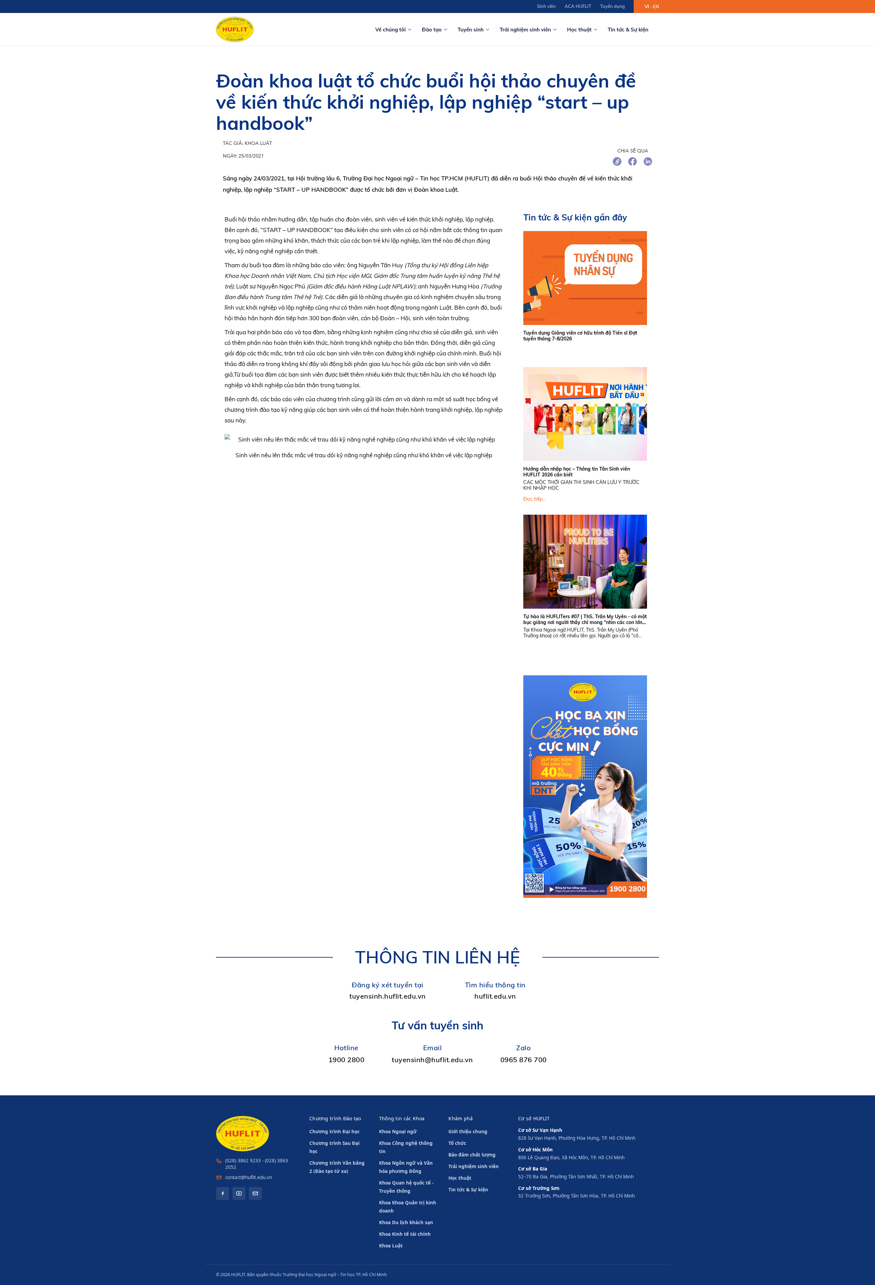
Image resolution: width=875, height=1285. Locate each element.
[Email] (255, 1193)
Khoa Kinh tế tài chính (405, 1234)
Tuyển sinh (471, 29)
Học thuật (579, 29)
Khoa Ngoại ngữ (398, 1131)
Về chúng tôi (390, 29)
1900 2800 (346, 1059)
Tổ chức (457, 1143)
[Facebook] (222, 1193)
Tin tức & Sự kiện (628, 29)
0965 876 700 (523, 1059)
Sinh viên (546, 6)
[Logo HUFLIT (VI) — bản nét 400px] (235, 29)
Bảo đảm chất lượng (472, 1155)
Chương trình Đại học (334, 1131)
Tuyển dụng (612, 6)
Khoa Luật (391, 1246)
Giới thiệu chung (467, 1131)
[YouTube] (238, 1193)
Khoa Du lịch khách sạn (406, 1222)
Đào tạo (432, 29)
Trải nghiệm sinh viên (525, 29)
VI (647, 6)
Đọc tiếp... (534, 499)
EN (656, 6)
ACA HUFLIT (578, 6)
